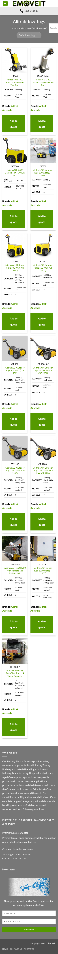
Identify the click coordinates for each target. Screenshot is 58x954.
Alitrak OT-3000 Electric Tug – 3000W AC (15, 173)
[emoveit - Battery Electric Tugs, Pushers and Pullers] (29, 3)
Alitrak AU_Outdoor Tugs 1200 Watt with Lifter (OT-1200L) (43, 471)
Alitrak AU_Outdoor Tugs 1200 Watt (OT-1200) (15, 471)
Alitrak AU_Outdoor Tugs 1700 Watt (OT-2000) (15, 268)
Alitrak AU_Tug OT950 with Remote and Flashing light (15, 571)
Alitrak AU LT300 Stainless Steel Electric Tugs (43, 82)
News (5, 949)
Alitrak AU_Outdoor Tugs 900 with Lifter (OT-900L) (43, 370)
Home (13, 28)
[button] (5, 3)
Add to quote (13, 123)
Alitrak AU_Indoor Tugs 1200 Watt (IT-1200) (43, 571)
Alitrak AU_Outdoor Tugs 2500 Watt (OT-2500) (43, 268)
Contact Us (16, 949)
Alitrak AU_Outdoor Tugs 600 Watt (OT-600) (43, 173)
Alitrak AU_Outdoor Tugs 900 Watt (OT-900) (15, 370)
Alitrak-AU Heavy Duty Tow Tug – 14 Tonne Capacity (15, 673)
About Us (29, 949)
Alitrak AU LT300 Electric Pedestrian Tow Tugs (15, 82)
